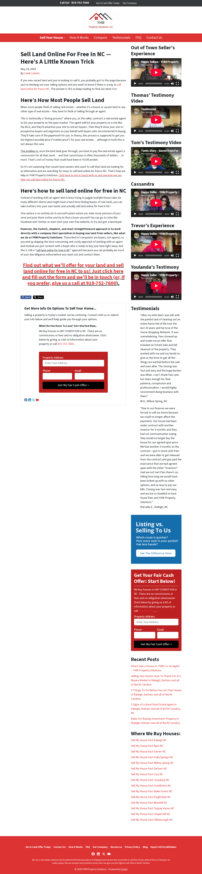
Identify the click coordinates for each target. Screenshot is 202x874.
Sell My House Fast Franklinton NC (151, 786)
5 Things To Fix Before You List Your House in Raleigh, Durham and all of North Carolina (156, 694)
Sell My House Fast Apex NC (147, 746)
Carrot (124, 869)
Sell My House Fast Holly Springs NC (152, 757)
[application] (156, 72)
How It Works (79, 37)
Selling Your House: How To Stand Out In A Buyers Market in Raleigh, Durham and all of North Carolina (156, 680)
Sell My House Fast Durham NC (149, 769)
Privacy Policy (132, 847)
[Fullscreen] (177, 83)
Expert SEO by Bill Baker (163, 847)
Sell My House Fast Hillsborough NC (152, 820)
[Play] (135, 83)
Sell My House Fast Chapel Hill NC (150, 814)
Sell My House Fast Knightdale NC (151, 797)
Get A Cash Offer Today (107, 3)
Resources (116, 847)
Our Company (130, 3)
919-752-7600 (101, 283)
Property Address (54, 358)
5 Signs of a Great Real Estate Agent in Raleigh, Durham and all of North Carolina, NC (155, 709)
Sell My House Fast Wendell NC (149, 803)
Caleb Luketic (32, 73)
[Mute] (172, 83)
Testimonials (121, 37)
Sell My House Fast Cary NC (147, 774)
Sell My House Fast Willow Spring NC (152, 763)
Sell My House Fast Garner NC (148, 752)
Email (79, 371)
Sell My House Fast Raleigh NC (149, 740)
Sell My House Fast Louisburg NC (150, 780)
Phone (47, 371)
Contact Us (154, 37)
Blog (145, 847)
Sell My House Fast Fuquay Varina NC (152, 808)
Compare (100, 37)
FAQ (138, 37)
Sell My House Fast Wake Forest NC (151, 791)
